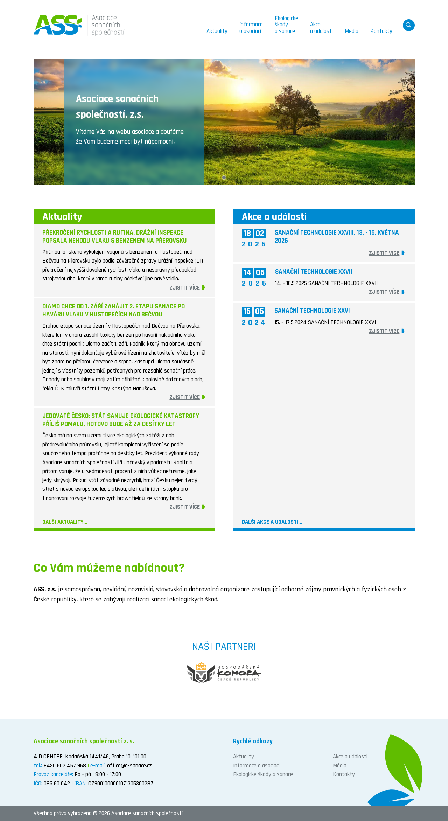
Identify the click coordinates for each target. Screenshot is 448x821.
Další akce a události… (272, 522)
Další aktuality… (65, 522)
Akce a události (350, 756)
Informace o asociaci (256, 766)
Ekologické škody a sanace (263, 774)
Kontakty (344, 774)
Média (339, 766)
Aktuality (243, 756)
